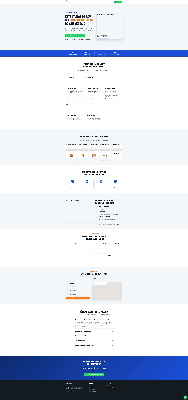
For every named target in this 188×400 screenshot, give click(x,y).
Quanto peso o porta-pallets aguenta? (83, 331)
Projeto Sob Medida (93, 393)
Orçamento (118, 1)
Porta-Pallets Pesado (93, 385)
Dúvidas (104, 1)
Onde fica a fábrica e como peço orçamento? (84, 345)
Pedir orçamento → (110, 387)
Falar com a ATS (89, 123)
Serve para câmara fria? (80, 340)
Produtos (88, 1)
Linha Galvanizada (92, 391)
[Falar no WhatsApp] (185, 397)
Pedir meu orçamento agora (95, 374)
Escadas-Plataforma (93, 389)
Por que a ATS (98, 1)
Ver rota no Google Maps (78, 297)
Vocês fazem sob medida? (80, 335)
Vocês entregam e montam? (81, 350)
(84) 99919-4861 (111, 385)
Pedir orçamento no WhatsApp (76, 35)
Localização (110, 1)
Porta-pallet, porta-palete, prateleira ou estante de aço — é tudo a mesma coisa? (92, 319)
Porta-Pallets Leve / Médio (94, 387)
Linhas (93, 1)
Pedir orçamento (71, 98)
